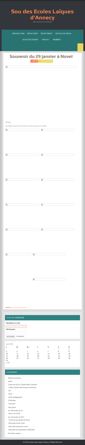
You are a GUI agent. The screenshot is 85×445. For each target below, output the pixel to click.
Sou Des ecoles (46, 61)
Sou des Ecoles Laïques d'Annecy (42, 14)
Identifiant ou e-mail (13, 323)
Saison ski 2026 (14, 413)
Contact (45, 40)
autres (10, 381)
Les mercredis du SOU (16, 417)
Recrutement (47, 33)
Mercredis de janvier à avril (19, 307)
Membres (57, 40)
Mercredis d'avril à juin (16, 423)
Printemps (12, 400)
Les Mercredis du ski (15, 410)
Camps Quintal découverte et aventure (22, 387)
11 (17, 354)
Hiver (10, 394)
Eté (9, 391)
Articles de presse (63, 33)
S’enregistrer (20, 336)
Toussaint (11, 404)
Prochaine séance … (15, 433)
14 (48, 354)
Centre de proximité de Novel (19, 420)
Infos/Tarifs (32, 33)
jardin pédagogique (15, 397)
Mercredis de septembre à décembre (21, 430)
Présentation (18, 33)
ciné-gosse (12, 407)
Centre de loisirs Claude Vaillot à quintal (22, 384)
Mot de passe (10, 329)
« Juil (7, 363)
